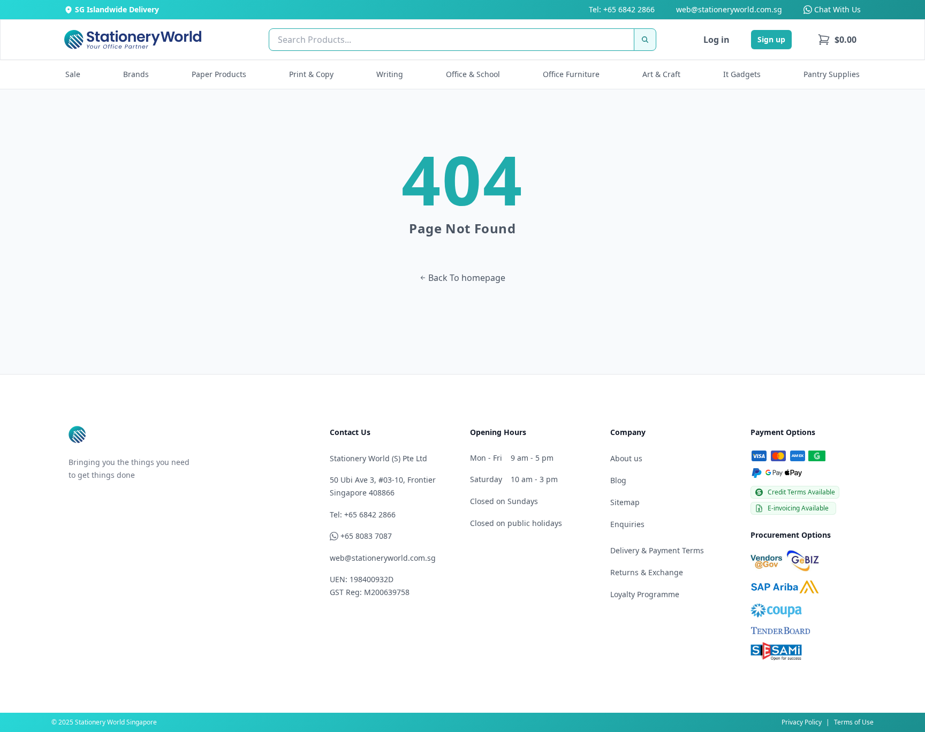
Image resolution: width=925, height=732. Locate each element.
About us (626, 458)
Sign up (771, 39)
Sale (72, 74)
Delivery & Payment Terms (657, 550)
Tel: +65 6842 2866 (622, 9)
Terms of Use (854, 722)
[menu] (837, 39)
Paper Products (219, 74)
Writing (389, 74)
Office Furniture (571, 74)
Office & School (473, 74)
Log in (716, 39)
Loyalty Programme (644, 594)
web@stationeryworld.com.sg (729, 9)
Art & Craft (661, 74)
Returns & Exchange (646, 572)
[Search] (645, 39)
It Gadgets (742, 74)
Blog (618, 480)
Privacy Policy (802, 722)
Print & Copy (311, 74)
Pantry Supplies (831, 74)
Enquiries (627, 524)
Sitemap (625, 502)
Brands (136, 74)
